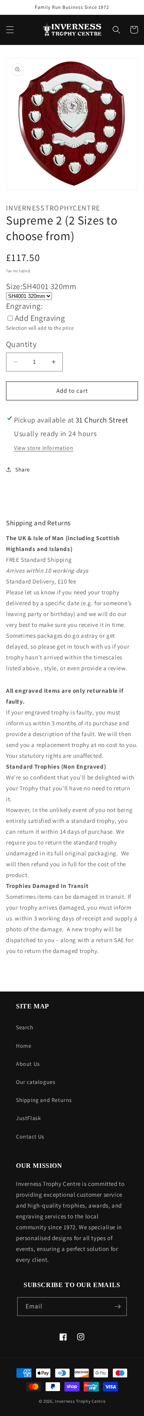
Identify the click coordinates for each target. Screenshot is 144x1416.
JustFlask (28, 1118)
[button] (10, 30)
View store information (43, 447)
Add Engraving (40, 318)
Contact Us (30, 1136)
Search (25, 1027)
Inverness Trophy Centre (80, 1401)
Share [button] (22, 469)
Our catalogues (35, 1081)
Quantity (21, 344)
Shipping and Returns (44, 1100)
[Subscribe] (117, 1306)
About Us (28, 1063)
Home (23, 1045)
